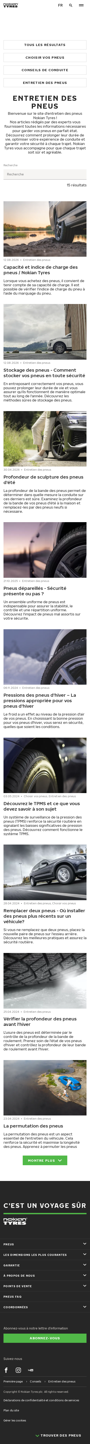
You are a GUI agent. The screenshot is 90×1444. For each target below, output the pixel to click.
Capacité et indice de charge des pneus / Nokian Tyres (40, 269)
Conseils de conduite (45, 70)
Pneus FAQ (12, 1296)
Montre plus (41, 1160)
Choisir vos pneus (45, 57)
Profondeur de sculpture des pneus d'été (43, 479)
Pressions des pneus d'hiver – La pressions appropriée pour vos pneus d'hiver (39, 700)
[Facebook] (6, 1370)
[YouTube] (30, 1370)
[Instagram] (18, 1370)
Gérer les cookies (14, 1420)
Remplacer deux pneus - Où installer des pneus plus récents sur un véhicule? (44, 916)
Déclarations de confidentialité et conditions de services (41, 1400)
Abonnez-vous (45, 1338)
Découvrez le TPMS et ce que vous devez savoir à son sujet (41, 806)
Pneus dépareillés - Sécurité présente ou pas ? (34, 590)
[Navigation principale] (81, 5)
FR (60, 5)
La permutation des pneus (33, 1126)
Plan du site (11, 1410)
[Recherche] (71, 5)
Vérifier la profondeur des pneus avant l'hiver (40, 1021)
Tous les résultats (45, 45)
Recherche (10, 165)
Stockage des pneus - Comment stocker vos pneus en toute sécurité (44, 372)
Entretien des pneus (45, 83)
